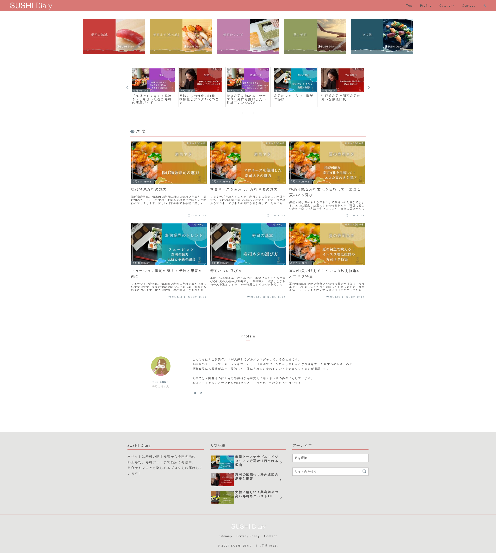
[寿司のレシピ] (248, 36)
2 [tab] (248, 113)
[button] (364, 471)
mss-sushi (161, 381)
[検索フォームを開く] (484, 5)
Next (369, 87)
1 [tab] (242, 113)
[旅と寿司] (315, 36)
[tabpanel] (153, 87)
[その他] (382, 36)
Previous (127, 87)
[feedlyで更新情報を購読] (194, 392)
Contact (270, 536)
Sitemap (225, 536)
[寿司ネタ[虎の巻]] (181, 36)
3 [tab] (254, 113)
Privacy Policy (248, 536)
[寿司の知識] (114, 36)
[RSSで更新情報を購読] (201, 392)
